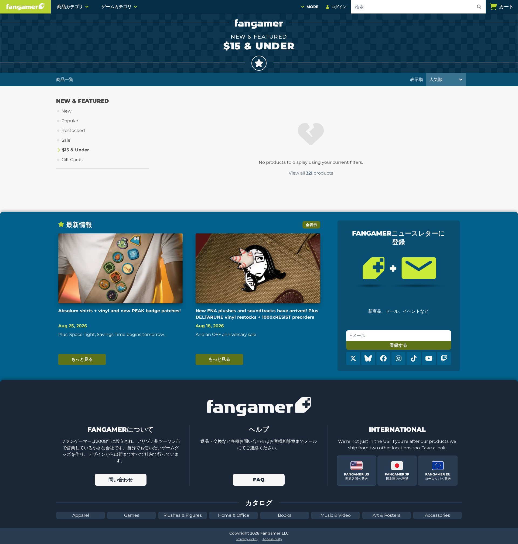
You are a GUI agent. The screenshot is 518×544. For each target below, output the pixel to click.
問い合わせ (120, 480)
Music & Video (336, 515)
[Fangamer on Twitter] (353, 358)
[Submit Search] (479, 6)
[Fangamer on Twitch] (444, 358)
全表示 (311, 224)
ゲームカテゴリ (116, 6)
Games (131, 515)
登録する (398, 345)
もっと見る (82, 359)
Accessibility (272, 539)
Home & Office (233, 515)
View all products (311, 173)
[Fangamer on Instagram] (398, 358)
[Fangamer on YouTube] (429, 358)
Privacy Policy (247, 539)
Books (284, 515)
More (312, 6)
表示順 (416, 79)
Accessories (437, 515)
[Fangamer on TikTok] (414, 358)
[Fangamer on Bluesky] (368, 358)
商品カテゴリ (70, 6)
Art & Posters (386, 515)
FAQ (258, 480)
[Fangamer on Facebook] (383, 358)
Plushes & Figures (182, 515)
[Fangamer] (25, 6)
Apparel (80, 515)
